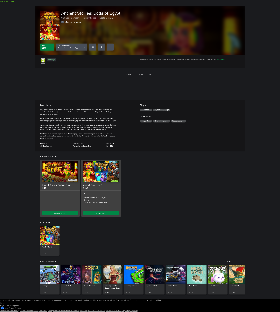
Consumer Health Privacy (9, 310)
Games (2, 303)
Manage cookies (54, 310)
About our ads (99, 310)
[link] (50, 241)
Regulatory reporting (130, 310)
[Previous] (233, 261)
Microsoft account (116, 300)
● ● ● (110, 47)
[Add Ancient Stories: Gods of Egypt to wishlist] (92, 47)
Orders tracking (155, 300)
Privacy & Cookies (40, 310)
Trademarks (74, 310)
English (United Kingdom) (9, 305)
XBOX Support (54, 300)
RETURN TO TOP (60, 213)
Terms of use (65, 310)
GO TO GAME (101, 213)
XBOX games (16, 300)
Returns (145, 300)
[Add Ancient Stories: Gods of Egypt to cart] (101, 47)
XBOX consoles (5, 300)
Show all (227, 261)
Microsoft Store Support (133, 300)
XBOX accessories (42, 300)
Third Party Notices (87, 310)
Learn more (221, 59)
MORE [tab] (151, 75)
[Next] (237, 261)
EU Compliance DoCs (114, 310)
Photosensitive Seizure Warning (97, 300)
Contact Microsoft (26, 310)
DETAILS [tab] (128, 75)
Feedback (63, 300)
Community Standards (76, 300)
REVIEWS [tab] (140, 75)
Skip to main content (8, 1)
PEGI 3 (50, 60)
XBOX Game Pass (28, 300)
